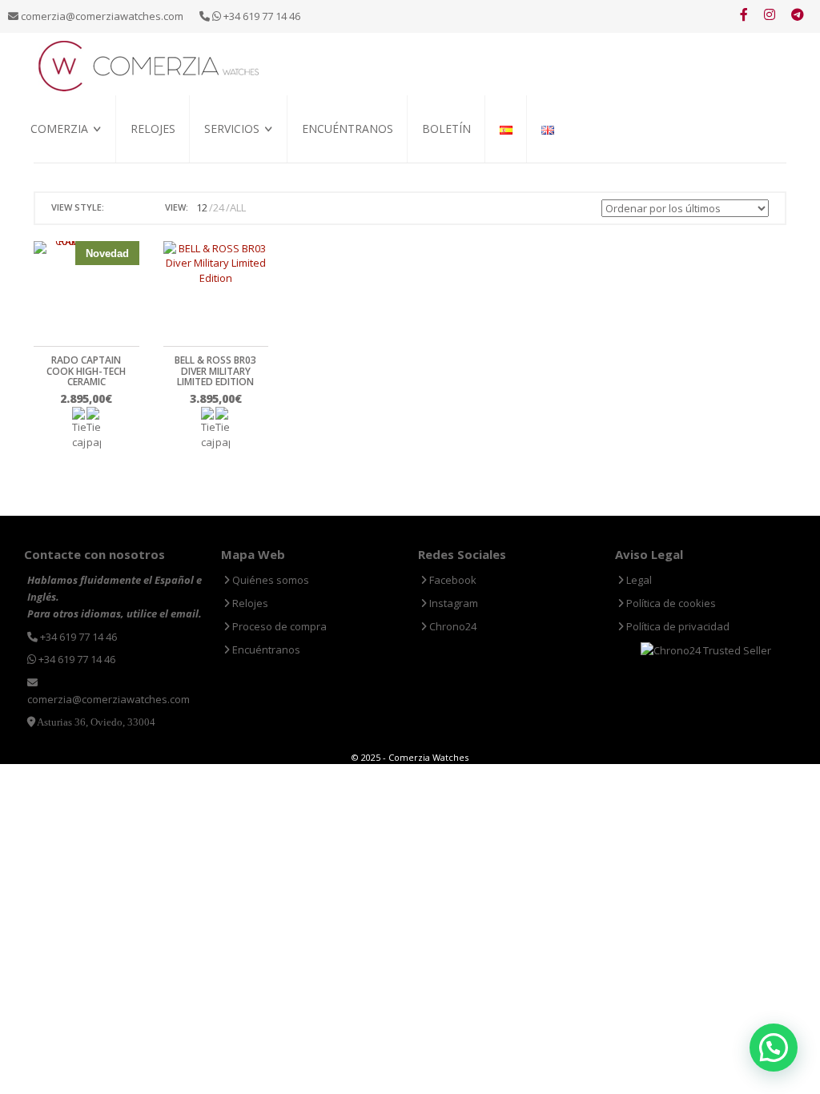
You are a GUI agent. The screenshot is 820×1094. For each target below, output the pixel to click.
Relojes (153, 128)
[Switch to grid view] (119, 208)
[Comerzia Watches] (150, 65)
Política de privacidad (677, 626)
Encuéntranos (347, 128)
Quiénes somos (66, 165)
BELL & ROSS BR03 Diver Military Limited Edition (215, 370)
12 (201, 207)
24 (218, 207)
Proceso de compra (252, 165)
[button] (774, 1048)
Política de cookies (670, 603)
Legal (638, 580)
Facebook (451, 580)
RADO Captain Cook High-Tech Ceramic (86, 370)
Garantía (227, 183)
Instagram (452, 603)
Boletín (446, 128)
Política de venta (73, 183)
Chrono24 (451, 626)
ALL (238, 207)
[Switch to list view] (137, 208)
